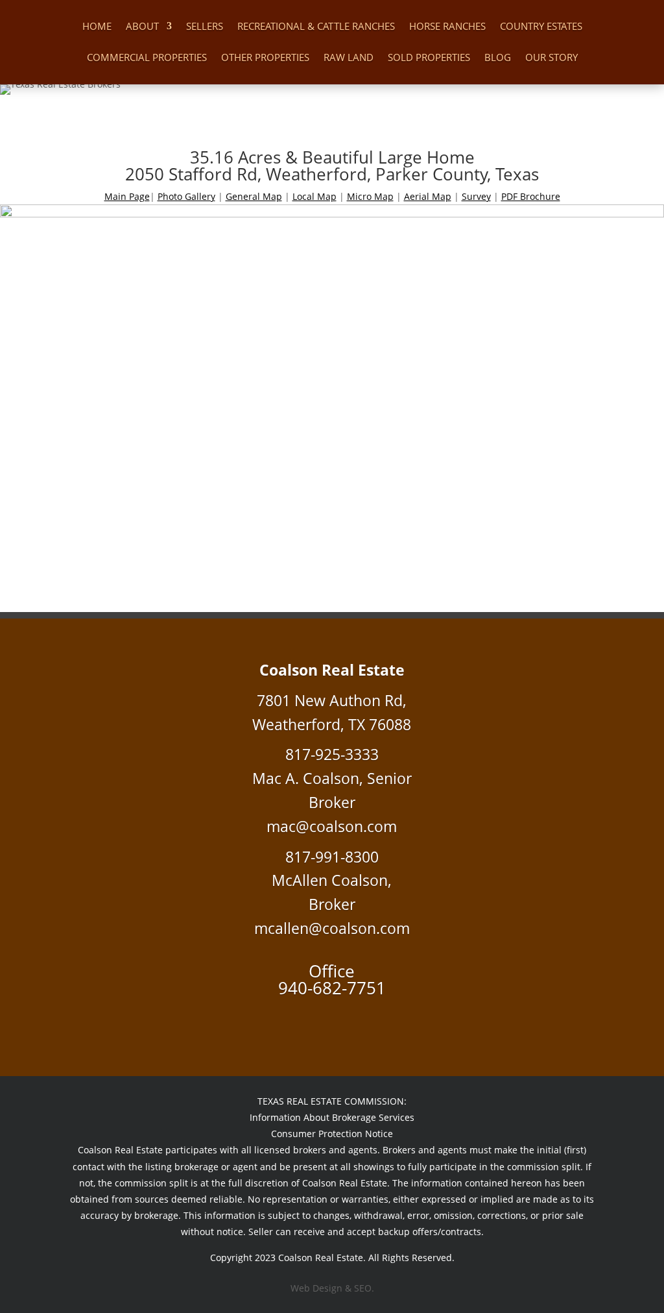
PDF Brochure (530, 196)
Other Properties (265, 58)
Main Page (127, 196)
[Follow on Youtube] (358, 1021)
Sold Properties (429, 58)
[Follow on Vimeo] (332, 1021)
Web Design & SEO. (332, 1288)
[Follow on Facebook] (306, 1021)
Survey (476, 196)
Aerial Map (427, 196)
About (142, 26)
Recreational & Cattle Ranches (316, 26)
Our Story (551, 58)
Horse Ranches (447, 26)
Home (97, 26)
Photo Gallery (186, 196)
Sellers (204, 26)
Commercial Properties (147, 58)
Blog (497, 58)
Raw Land (349, 58)
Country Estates (541, 26)
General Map (254, 196)
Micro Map (370, 196)
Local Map (314, 196)
